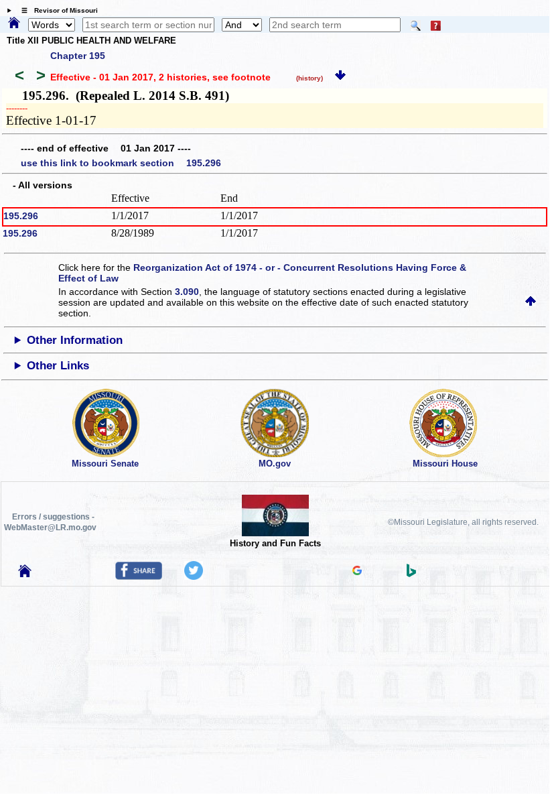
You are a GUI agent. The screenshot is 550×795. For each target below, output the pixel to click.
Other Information (75, 340)
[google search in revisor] (357, 571)
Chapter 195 (77, 55)
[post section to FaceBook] (138, 576)
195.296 (20, 215)
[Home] (14, 23)
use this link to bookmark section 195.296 (121, 163)
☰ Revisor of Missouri (56, 10)
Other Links (58, 365)
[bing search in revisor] (411, 573)
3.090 (187, 291)
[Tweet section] (193, 576)
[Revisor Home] (24, 573)
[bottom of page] (340, 77)
